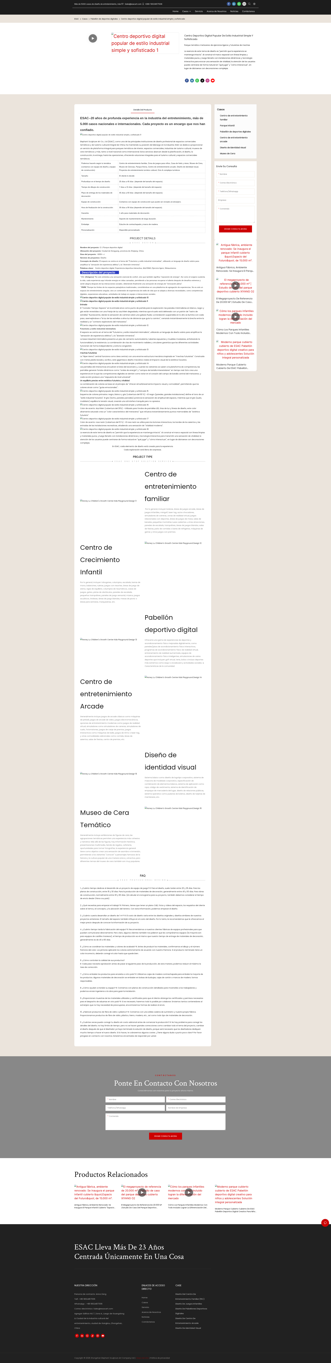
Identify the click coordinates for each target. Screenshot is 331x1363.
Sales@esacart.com (133, 4)
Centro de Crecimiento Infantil (100, 560)
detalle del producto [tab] (142, 109)
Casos (85, 19)
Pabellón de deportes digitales (104, 19)
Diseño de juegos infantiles (188, 1303)
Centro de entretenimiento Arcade (106, 694)
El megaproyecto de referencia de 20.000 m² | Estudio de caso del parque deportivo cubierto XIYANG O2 (234, 300)
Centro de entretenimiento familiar (171, 486)
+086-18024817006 (153, 4)
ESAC (76, 19)
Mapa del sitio (142, 1358)
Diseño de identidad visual (188, 1328)
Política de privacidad (160, 1358)
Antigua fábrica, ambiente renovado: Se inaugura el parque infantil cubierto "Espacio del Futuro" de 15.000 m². (235, 269)
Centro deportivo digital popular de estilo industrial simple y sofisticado (153, 19)
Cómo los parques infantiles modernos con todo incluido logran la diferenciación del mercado (233, 331)
